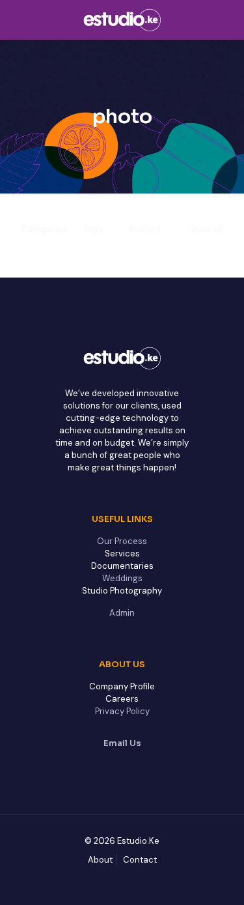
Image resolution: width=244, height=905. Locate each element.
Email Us (122, 743)
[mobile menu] (226, 19)
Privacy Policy (122, 711)
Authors (144, 229)
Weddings (122, 578)
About (100, 859)
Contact (140, 859)
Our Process (122, 541)
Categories (44, 229)
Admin (122, 612)
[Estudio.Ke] (122, 19)
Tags (93, 229)
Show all (206, 229)
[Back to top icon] (217, 878)
